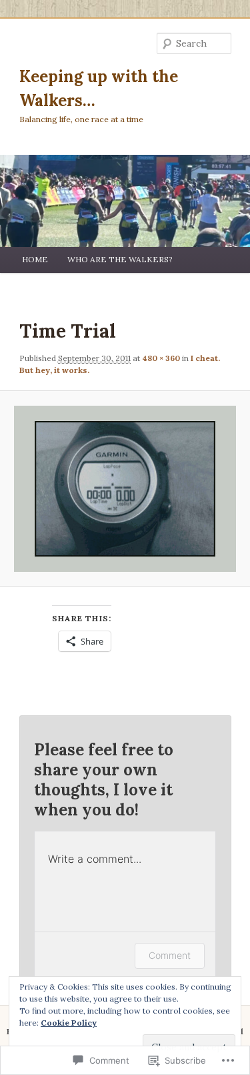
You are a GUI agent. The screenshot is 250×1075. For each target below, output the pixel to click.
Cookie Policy (69, 1023)
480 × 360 (161, 358)
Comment (170, 955)
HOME (35, 259)
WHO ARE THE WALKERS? (120, 259)
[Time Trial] (124, 489)
